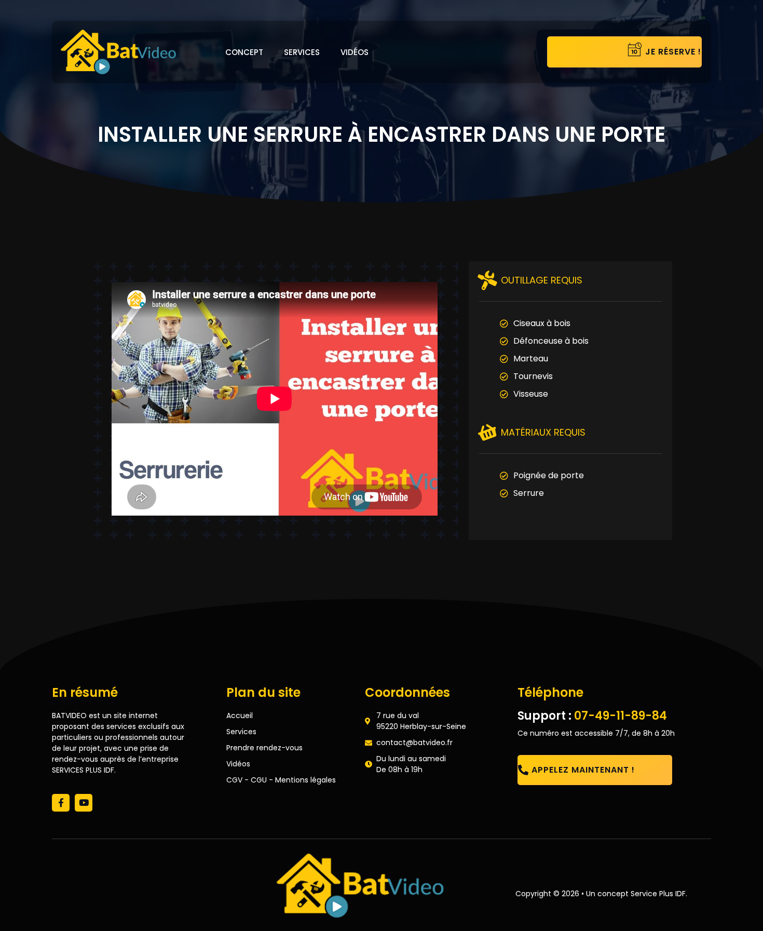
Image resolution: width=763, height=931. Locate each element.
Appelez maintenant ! (583, 770)
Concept (244, 52)
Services (302, 52)
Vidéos (354, 52)
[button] (591, 52)
